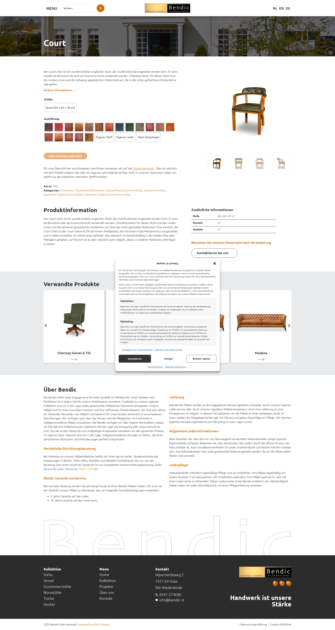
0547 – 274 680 (88, 469)
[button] (214, 263)
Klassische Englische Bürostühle (63, 194)
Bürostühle (60, 50)
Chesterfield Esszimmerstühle (124, 190)
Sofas (48, 575)
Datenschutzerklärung (175, 367)
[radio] (60, 107)
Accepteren (135, 358)
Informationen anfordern (65, 156)
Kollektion (107, 581)
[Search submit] (100, 8)
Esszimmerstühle (154, 190)
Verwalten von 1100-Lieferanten (137, 349)
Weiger (168, 358)
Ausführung (51, 118)
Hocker (49, 604)
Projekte (106, 587)
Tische (49, 598)
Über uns (106, 593)
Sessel (49, 581)
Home (47, 50)
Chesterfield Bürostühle (89, 190)
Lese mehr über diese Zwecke (169, 349)
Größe (48, 99)
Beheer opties (201, 358)
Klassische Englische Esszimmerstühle (107, 194)
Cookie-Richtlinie (155, 367)
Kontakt (105, 598)
